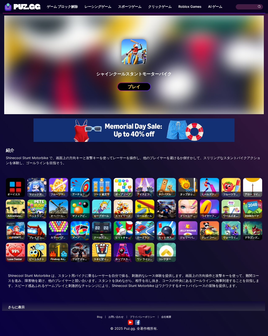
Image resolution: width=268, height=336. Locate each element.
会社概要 (166, 316)
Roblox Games (189, 6)
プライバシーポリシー (142, 316)
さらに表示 (16, 307)
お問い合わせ (116, 316)
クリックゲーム (160, 6)
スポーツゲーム (130, 6)
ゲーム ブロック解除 (62, 6)
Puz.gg (129, 328)
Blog (99, 316)
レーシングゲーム (98, 6)
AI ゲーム (215, 6)
